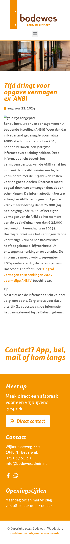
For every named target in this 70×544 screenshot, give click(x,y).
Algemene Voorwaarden (45, 533)
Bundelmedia (18, 533)
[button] (35, 34)
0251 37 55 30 (18, 458)
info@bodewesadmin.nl (26, 463)
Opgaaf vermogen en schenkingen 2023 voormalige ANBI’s (29, 275)
